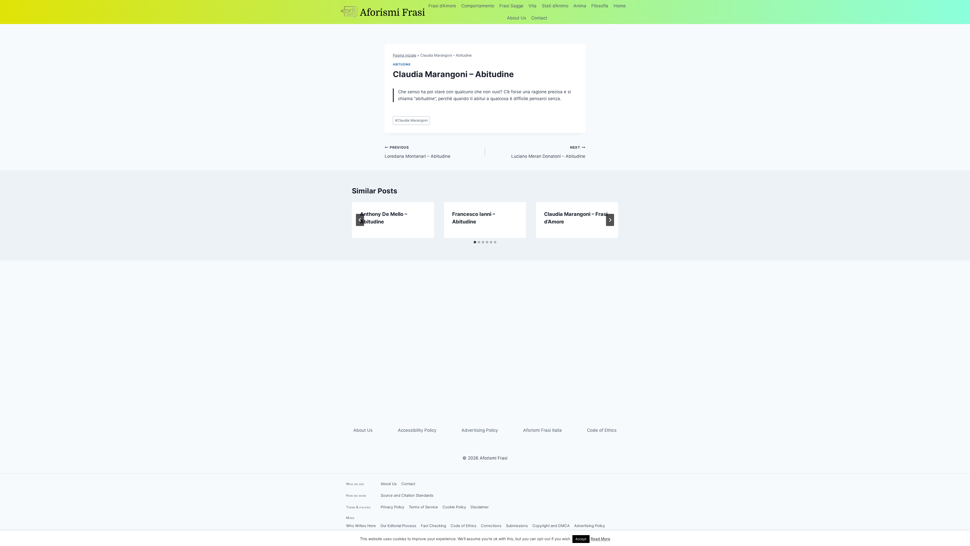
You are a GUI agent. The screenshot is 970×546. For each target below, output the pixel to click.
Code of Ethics (602, 430)
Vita (532, 5)
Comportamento (477, 5)
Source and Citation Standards (407, 495)
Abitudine (401, 64)
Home (620, 5)
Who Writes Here (361, 526)
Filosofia (599, 5)
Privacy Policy (392, 507)
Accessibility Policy (417, 430)
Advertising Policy (480, 430)
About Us (516, 17)
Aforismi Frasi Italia (542, 430)
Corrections (491, 526)
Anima (579, 5)
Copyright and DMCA (551, 526)
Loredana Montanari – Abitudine (417, 152)
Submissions (517, 526)
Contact (539, 17)
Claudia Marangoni (411, 120)
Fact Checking (433, 526)
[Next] (610, 220)
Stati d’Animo (555, 5)
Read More (600, 538)
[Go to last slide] (360, 220)
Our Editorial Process (398, 526)
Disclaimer (480, 507)
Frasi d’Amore (442, 5)
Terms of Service (423, 507)
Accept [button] (581, 539)
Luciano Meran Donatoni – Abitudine (548, 152)
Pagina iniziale (404, 55)
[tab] (475, 242)
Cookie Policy (454, 507)
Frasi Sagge (511, 5)
